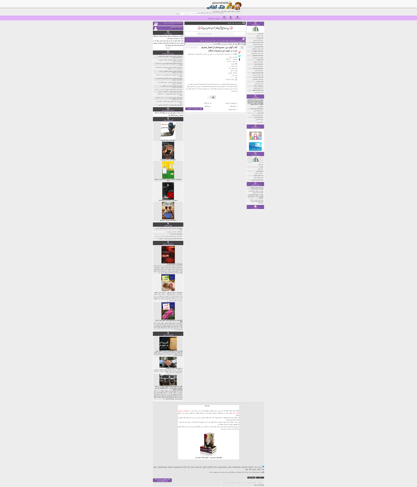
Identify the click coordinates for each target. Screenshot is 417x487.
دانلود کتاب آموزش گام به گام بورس (172, 63)
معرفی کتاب (235, 44)
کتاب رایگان (198, 467)
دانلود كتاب (219, 457)
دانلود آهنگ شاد (259, 117)
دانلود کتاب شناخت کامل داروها (174, 89)
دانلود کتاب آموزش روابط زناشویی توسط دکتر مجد (169, 78)
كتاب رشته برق (259, 92)
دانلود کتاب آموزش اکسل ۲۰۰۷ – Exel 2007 (169, 98)
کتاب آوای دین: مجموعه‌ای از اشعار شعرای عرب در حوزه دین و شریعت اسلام (223, 41)
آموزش (204, 467)
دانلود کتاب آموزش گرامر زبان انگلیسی (171, 86)
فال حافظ (260, 164)
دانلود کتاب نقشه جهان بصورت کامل (172, 101)
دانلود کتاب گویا (236, 467)
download (210, 467)
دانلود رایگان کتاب (162, 467)
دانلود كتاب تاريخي (258, 40)
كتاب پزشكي (260, 38)
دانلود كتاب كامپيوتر (258, 55)
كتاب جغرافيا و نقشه (257, 73)
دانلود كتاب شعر (259, 64)
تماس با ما (224, 19)
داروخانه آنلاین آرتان (257, 115)
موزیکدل (261, 106)
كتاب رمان (260, 33)
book (215, 467)
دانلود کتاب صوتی (222, 467)
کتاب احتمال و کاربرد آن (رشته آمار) (256, 188)
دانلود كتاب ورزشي (258, 68)
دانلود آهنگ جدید (258, 111)
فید (260, 477)
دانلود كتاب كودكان (258, 44)
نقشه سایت (251, 477)
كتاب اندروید (259, 36)
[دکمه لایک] (213, 97)
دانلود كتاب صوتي (258, 86)
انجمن (261, 167)
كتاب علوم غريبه (259, 46)
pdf (188, 467)
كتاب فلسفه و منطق (258, 90)
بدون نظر (215, 44)
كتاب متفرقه (260, 60)
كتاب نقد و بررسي (258, 77)
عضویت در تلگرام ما (214, 19)
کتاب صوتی (244, 467)
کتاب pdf (170, 467)
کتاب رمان (260, 113)
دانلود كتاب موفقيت (258, 51)
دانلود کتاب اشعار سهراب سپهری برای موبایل (170, 56)
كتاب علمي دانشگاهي (257, 49)
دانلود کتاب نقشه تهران (176, 105)
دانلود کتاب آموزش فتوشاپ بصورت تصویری (170, 60)
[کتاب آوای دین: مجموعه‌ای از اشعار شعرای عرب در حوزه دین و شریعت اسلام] (240, 52)
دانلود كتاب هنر (259, 70)
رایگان (229, 467)
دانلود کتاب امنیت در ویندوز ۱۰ (173, 232)
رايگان (254, 469)
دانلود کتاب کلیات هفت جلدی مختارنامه (256, 201)
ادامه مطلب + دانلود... (193, 109)
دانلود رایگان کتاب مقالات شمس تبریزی (256, 191)
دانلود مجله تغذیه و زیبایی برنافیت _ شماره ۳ (170, 238)
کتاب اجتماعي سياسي (257, 42)
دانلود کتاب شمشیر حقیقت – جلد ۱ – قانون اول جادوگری (255, 196)
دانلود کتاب (237, 19)
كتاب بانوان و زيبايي (258, 75)
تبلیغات (230, 19)
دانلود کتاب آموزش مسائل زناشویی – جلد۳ (171, 71)
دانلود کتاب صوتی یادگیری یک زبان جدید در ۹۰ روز (168, 236)
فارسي (192, 467)
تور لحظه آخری (259, 119)
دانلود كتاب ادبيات (258, 66)
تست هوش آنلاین (258, 175)
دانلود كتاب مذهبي (258, 62)
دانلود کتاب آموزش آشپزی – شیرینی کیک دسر (170, 82)
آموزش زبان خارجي (258, 57)
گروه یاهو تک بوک (258, 177)
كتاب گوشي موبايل (258, 88)
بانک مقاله (260, 169)
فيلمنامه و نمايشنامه (258, 79)
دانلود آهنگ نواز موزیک (257, 108)
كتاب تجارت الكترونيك (257, 53)
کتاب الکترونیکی (178, 467)
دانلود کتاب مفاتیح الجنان (175, 92)
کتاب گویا (251, 467)
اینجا (215, 422)
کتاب (250, 469)
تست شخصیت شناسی (257, 180)
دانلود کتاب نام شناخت (176, 234)
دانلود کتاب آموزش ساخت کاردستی (173, 75)
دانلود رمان (260, 122)
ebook (184, 467)
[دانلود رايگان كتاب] (255, 32)
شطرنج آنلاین (259, 171)
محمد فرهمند (191, 54)
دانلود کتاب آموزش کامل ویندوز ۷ (173, 94)
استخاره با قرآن (259, 173)
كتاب (247, 469)
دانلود (258, 469)
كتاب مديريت (259, 81)
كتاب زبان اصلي (259, 83)
